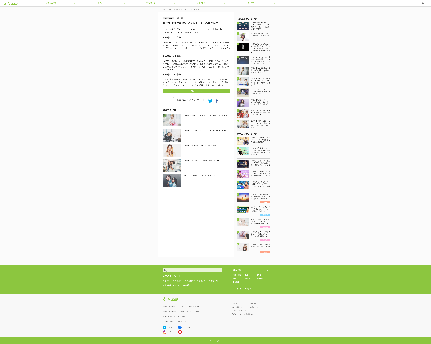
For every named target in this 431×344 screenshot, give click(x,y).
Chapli (182, 311)
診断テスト (215, 281)
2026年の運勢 (185, 285)
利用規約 (253, 303)
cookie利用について (238, 307)
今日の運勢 (168, 18)
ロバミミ (182, 306)
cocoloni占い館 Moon (169, 311)
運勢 (234, 278)
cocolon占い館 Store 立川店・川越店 (174, 316)
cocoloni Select (194, 306)
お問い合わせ (254, 307)
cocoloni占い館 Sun (169, 306)
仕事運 (259, 275)
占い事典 (248, 289)
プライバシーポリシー (239, 310)
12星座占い (179, 281)
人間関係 (260, 278)
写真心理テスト (170, 285)
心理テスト (203, 281)
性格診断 (236, 282)
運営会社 (235, 303)
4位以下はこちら (196, 91)
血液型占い (191, 281)
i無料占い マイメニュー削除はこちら (243, 314)
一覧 (266, 270)
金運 (246, 275)
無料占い (168, 281)
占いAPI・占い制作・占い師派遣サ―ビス (175, 321)
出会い (247, 278)
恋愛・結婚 (237, 275)
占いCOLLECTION (193, 311)
